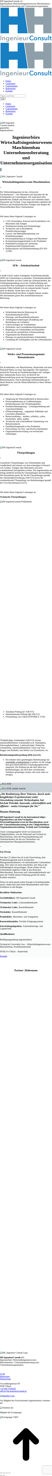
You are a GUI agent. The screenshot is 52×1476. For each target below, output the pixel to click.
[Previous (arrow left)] (1, 1475)
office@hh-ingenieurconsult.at (13, 1391)
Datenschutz (5, 1379)
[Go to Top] (26, 1470)
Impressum (5, 1376)
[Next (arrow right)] (4, 1475)
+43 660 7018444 (8, 1388)
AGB (2, 1374)
